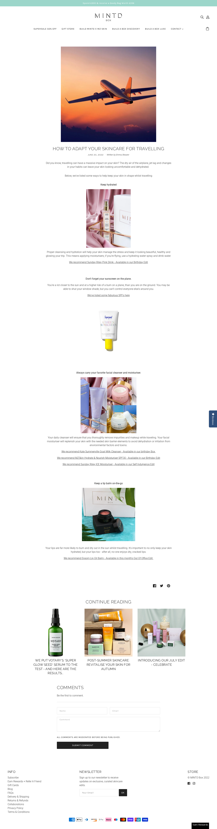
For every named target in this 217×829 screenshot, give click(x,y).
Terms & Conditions (19, 811)
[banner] (108, 16)
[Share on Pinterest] (168, 585)
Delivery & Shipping (18, 796)
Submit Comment (82, 745)
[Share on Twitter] (161, 585)
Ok (123, 792)
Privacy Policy (15, 808)
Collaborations (16, 804)
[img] (202, 17)
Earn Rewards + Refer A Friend (24, 781)
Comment (64, 720)
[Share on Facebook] (154, 585)
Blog (10, 789)
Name (62, 710)
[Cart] (208, 29)
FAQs (11, 792)
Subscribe (13, 777)
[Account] (208, 17)
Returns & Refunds (18, 800)
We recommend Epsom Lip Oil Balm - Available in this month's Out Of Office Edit (108, 558)
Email (115, 710)
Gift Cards (13, 785)
